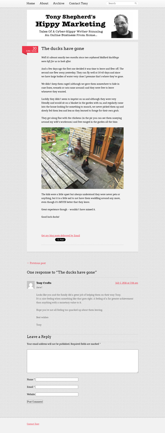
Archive (58, 3)
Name (31, 379)
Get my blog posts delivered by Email (60, 235)
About (44, 3)
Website (31, 394)
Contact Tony (78, 3)
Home (31, 3)
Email (31, 386)
